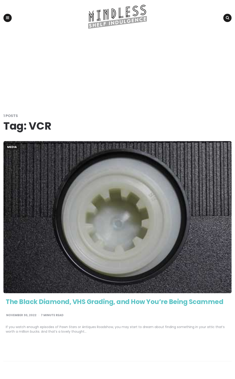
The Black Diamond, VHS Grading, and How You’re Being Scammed (114, 301)
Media (12, 147)
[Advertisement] (117, 70)
